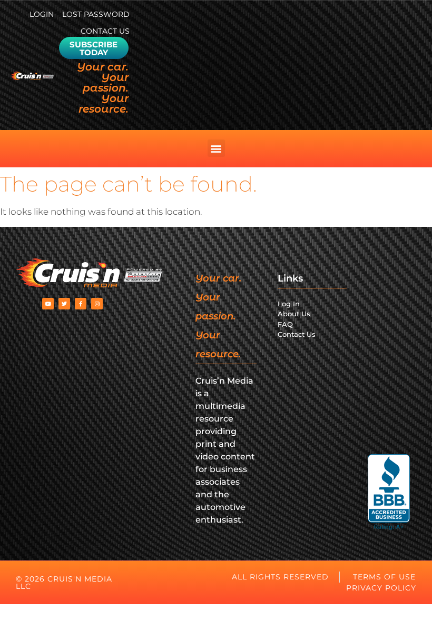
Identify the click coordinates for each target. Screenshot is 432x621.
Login (42, 14)
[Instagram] (97, 303)
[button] (216, 148)
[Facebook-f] (80, 303)
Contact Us (105, 31)
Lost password (96, 14)
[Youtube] (48, 303)
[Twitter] (64, 303)
